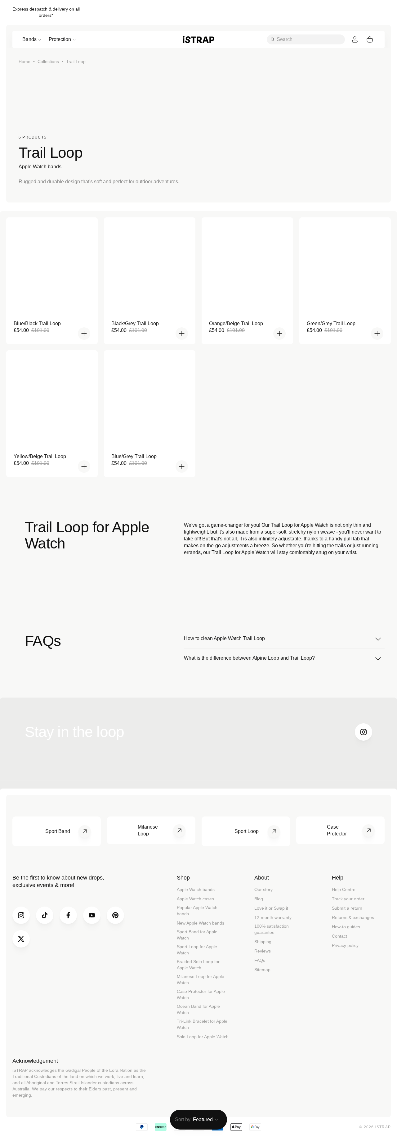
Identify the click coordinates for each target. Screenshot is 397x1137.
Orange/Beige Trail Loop (236, 323)
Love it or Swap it (271, 908)
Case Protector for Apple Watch (201, 994)
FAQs (259, 960)
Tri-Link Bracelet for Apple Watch (202, 1024)
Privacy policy (345, 945)
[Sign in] (355, 39)
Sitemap (262, 969)
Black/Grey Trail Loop (135, 323)
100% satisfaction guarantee (271, 929)
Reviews (262, 950)
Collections (48, 61)
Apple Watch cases (195, 898)
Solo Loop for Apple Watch (203, 1036)
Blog (258, 898)
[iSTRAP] (198, 39)
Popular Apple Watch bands (197, 910)
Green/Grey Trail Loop (331, 323)
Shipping (262, 941)
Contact (339, 936)
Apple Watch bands (196, 889)
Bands (29, 39)
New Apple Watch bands (200, 923)
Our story (263, 889)
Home (24, 61)
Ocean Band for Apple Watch (198, 1009)
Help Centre (343, 889)
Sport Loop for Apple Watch (197, 949)
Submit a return (347, 908)
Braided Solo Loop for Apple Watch (198, 964)
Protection (60, 39)
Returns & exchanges (353, 917)
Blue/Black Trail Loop (37, 323)
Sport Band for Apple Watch (197, 934)
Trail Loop (76, 61)
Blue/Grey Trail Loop (134, 456)
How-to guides (346, 926)
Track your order (348, 898)
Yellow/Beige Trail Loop (40, 456)
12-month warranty (273, 917)
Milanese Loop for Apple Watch (200, 979)
